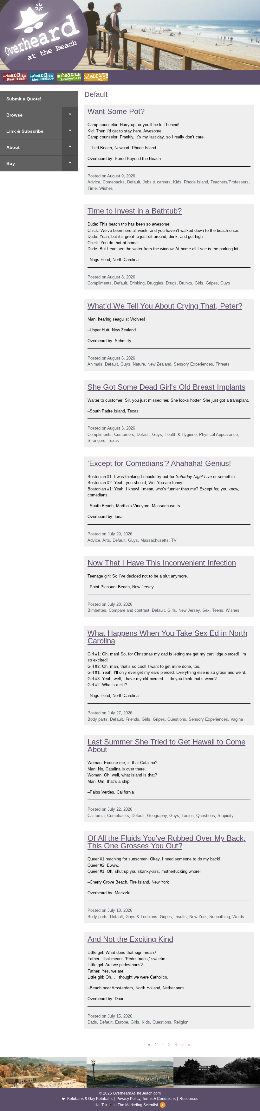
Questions (176, 719)
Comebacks (114, 182)
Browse (14, 115)
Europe (121, 1022)
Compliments (100, 283)
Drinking (137, 283)
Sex (206, 610)
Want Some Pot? (116, 111)
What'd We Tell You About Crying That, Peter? (165, 306)
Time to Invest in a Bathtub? (135, 211)
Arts (106, 540)
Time (92, 188)
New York (198, 916)
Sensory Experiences (193, 364)
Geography (157, 815)
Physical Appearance (218, 434)
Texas (113, 440)
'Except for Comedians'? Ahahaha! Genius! (159, 463)
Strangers (96, 440)
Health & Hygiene (181, 434)
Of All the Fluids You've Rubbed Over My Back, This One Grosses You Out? (167, 842)
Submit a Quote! (24, 98)
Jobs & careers (157, 182)
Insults (180, 916)
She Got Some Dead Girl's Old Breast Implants (166, 387)
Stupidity (226, 815)
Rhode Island (196, 182)
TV (174, 540)
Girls (199, 283)
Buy (10, 163)
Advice (94, 182)
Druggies (155, 283)
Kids (177, 182)
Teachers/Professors (230, 182)
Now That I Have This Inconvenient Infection (162, 563)
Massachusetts (154, 540)
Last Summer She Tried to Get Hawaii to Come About (166, 745)
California (96, 815)
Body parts (97, 719)
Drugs (171, 283)
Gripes (212, 283)
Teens (217, 610)
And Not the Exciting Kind (130, 939)
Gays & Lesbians (141, 916)
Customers (124, 434)
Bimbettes (97, 610)
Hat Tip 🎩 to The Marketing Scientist (126, 1105)
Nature (139, 364)
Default (133, 182)
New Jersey (189, 610)
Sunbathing (219, 916)
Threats (223, 364)
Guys (225, 283)
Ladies (188, 815)
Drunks (185, 283)
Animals (95, 364)
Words (238, 916)
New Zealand (159, 364)
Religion (181, 1022)
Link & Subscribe (24, 131)
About (13, 147)
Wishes (106, 188)
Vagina (237, 719)
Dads (92, 1022)
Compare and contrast (129, 610)
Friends (132, 719)
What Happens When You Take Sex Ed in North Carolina (167, 637)
